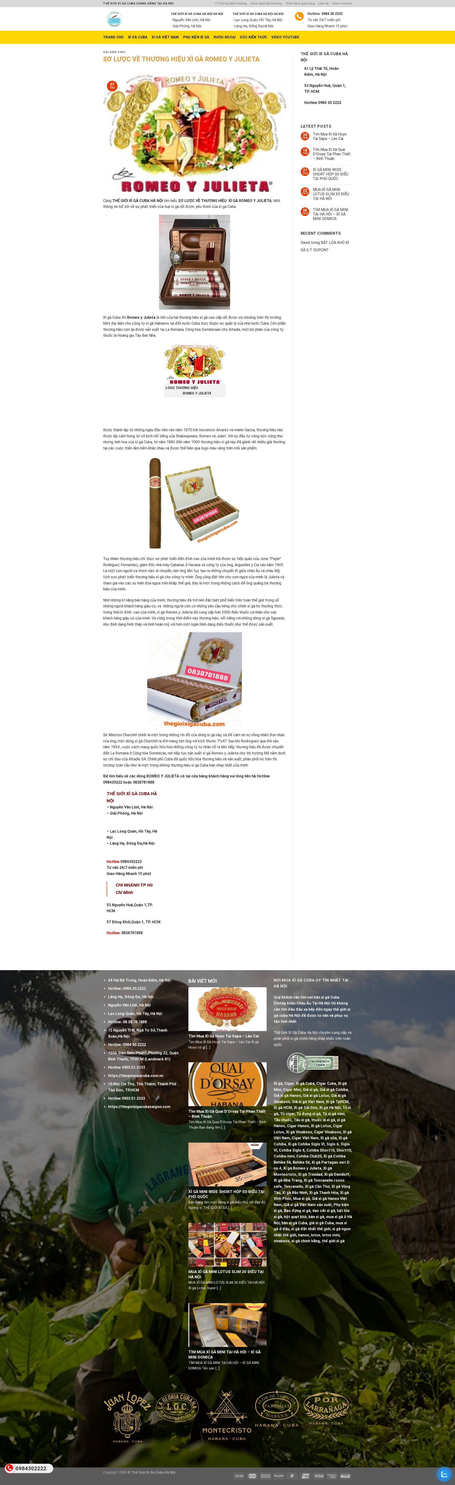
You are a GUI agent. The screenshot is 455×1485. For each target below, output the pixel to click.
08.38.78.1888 (135, 1022)
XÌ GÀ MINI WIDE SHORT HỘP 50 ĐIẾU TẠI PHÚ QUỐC (330, 174)
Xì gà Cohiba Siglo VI (306, 1144)
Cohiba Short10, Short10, (329, 1150)
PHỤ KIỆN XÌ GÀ (196, 37)
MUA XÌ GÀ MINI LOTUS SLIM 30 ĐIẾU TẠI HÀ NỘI (331, 194)
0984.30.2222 (134, 988)
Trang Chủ (113, 37)
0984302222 (131, 861)
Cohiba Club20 (309, 1156)
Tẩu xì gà (301, 1120)
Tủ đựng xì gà (308, 1114)
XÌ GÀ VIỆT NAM (165, 37)
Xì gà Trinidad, (310, 1174)
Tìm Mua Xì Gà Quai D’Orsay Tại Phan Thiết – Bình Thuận (332, 154)
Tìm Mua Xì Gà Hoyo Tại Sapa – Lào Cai (330, 136)
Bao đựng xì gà (297, 1210)
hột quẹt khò (295, 1217)
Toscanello (293, 1186)
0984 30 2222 (329, 102)
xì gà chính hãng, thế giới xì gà (318, 1241)
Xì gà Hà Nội (330, 1107)
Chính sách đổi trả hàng (266, 3)
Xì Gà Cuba (138, 37)
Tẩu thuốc (283, 1120)
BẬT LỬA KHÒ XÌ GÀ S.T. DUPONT (325, 246)
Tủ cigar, (288, 1114)
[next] (340, 1422)
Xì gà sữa (328, 1138)
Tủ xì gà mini (334, 1114)
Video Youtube (342, 3)
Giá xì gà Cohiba (334, 1089)
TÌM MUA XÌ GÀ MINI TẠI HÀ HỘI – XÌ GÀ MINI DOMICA (330, 214)
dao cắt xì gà (323, 1210)
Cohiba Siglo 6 (292, 1150)
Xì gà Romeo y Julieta (302, 1168)
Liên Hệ (323, 3)
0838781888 (131, 933)
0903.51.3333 (133, 1067)
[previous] (113, 1422)
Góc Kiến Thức (253, 37)
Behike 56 (301, 1162)
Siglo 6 (332, 1144)
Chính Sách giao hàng (300, 3)
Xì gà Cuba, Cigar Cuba (316, 1083)
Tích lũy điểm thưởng (231, 3)
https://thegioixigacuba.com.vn (135, 1075)
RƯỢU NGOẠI (225, 37)
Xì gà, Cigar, (284, 1083)
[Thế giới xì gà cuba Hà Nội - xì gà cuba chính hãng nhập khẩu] (133, 19)
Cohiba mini (284, 1156)
